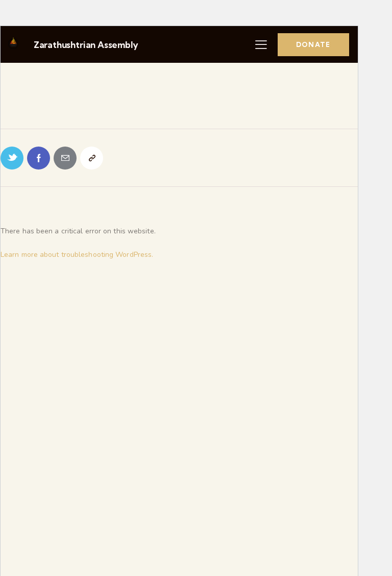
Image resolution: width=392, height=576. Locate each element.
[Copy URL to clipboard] (91, 158)
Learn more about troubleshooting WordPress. (77, 254)
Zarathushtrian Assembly (86, 44)
